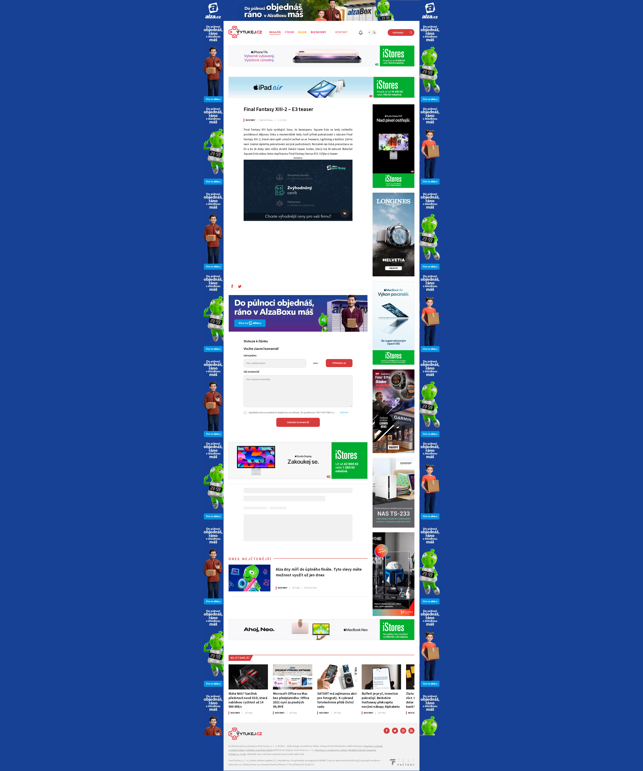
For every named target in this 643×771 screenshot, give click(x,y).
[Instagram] (403, 731)
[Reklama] (213, 10)
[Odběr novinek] (361, 33)
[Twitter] (395, 731)
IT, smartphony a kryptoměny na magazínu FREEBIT (300, 760)
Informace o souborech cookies (331, 750)
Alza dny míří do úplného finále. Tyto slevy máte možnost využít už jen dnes (319, 572)
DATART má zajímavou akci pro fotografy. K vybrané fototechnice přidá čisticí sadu (337, 700)
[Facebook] (387, 731)
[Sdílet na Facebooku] (232, 287)
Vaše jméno (250, 355)
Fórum (289, 32)
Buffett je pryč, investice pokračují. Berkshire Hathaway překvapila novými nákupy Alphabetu (381, 700)
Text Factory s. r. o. (267, 746)
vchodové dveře (268, 764)
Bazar (302, 32)
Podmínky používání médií (258, 750)
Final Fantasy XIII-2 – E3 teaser (278, 109)
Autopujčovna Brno (370, 760)
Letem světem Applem (261, 760)
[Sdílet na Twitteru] (239, 287)
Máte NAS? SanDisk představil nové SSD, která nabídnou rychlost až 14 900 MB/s (248, 700)
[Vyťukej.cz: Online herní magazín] (245, 32)
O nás (243, 754)
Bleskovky (318, 32)
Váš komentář (251, 372)
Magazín (275, 32)
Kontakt (341, 32)
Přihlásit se (339, 363)
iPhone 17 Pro (285, 764)
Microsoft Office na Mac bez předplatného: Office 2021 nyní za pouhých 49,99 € (291, 700)
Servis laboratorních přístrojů (343, 760)
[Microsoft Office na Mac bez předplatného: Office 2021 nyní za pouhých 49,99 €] (292, 676)
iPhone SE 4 (300, 764)
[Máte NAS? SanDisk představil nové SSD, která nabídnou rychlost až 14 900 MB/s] (248, 676)
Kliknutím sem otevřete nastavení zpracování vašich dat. (276, 754)
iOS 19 (310, 764)
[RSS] (411, 731)
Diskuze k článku (256, 341)
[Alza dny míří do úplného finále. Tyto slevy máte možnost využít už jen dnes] (249, 578)
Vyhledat (398, 32)
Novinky (250, 120)
